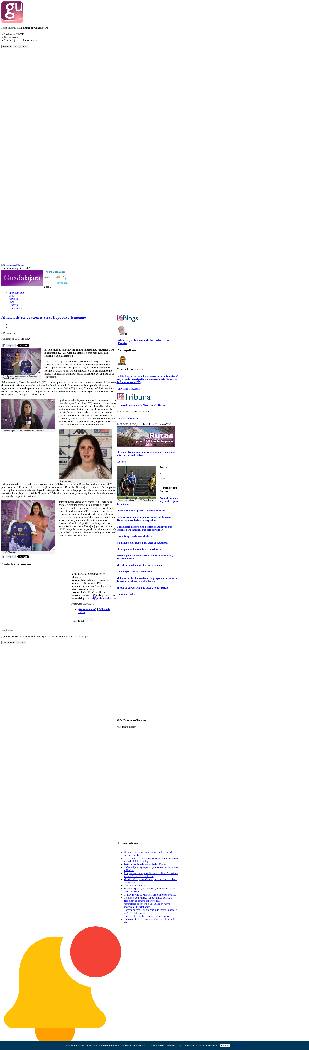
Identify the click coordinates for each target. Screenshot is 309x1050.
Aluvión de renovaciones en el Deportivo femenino (43, 317)
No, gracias (20, 46)
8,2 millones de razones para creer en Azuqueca (142, 542)
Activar (21, 642)
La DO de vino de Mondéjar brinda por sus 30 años (150, 894)
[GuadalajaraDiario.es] (13, 265)
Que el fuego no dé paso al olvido (134, 536)
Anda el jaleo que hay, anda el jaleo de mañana (147, 916)
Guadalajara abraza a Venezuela (134, 571)
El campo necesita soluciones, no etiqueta (139, 549)
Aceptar (225, 1045)
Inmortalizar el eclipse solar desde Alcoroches (141, 510)
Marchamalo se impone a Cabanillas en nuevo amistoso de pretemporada (147, 905)
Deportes (121, 461)
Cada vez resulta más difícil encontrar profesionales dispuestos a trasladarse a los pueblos (144, 519)
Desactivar (8, 642)
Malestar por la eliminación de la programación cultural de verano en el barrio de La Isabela (147, 580)
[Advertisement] (15, 102)
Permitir (7, 46)
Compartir (10, 345)
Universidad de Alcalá (128, 388)
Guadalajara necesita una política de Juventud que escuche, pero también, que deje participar (144, 528)
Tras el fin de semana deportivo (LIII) (143, 900)
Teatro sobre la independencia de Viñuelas (145, 864)
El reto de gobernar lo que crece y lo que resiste (142, 587)
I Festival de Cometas (135, 885)
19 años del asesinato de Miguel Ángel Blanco (141, 405)
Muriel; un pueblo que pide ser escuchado (139, 565)
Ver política (237, 1045)
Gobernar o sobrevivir (129, 594)
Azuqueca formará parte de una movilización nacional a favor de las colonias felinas (151, 875)
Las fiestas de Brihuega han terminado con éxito (148, 897)
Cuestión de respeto (127, 417)
